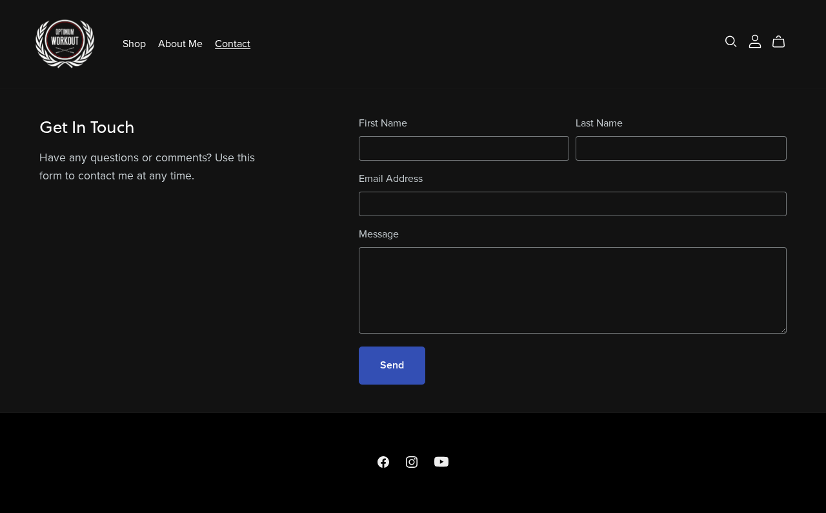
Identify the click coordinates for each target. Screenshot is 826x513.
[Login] (755, 40)
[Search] (731, 41)
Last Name (599, 123)
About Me (180, 43)
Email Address (391, 178)
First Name (383, 123)
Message (379, 234)
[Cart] (784, 41)
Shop (134, 43)
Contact (232, 43)
